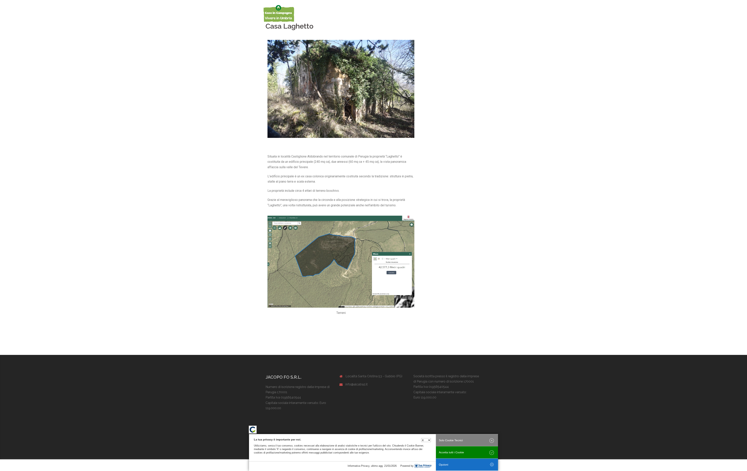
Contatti (477, 13)
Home (382, 13)
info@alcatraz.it (356, 384)
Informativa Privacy (358, 465)
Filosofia (397, 13)
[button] (271, 95)
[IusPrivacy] (423, 466)
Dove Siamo (444, 13)
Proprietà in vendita (419, 13)
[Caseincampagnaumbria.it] (279, 13)
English (462, 13)
